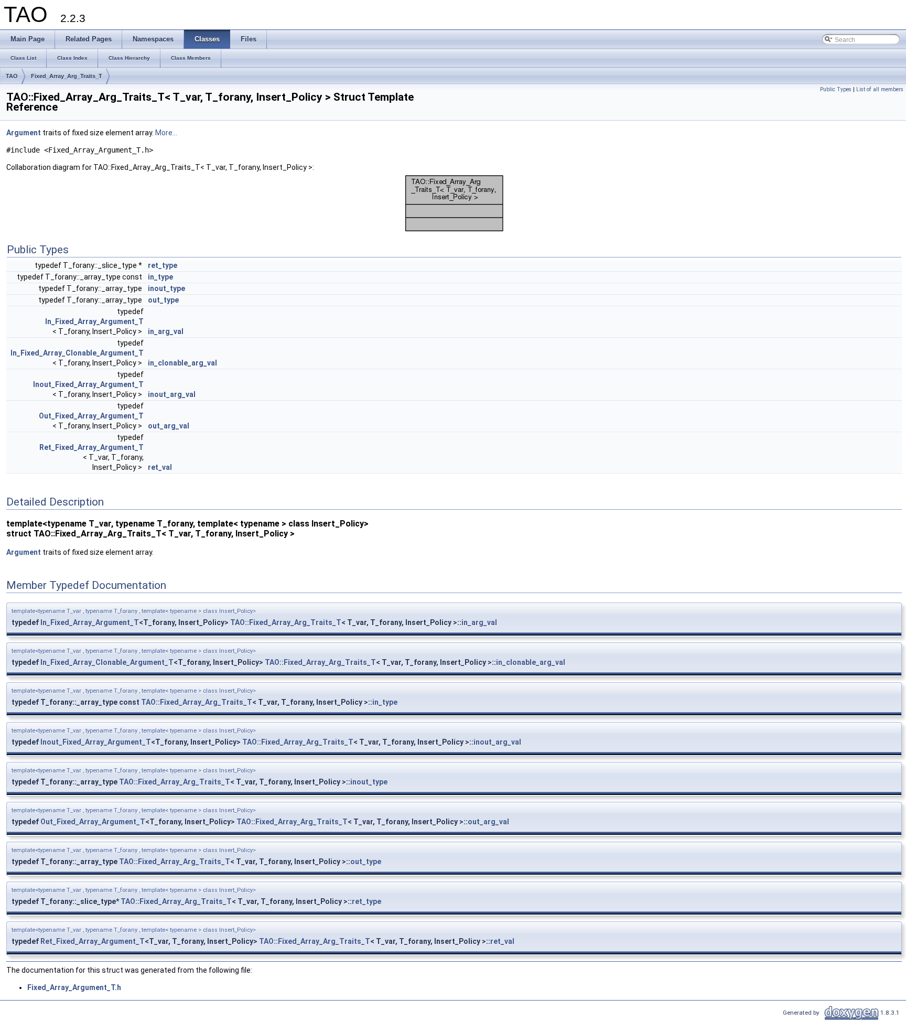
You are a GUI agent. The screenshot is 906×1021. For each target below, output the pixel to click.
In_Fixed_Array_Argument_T (94, 321)
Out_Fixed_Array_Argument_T (91, 416)
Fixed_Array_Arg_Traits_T (66, 76)
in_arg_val (166, 331)
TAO (12, 76)
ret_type (162, 265)
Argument (23, 132)
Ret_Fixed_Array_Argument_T (91, 447)
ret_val (160, 467)
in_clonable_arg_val (182, 363)
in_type (160, 277)
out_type (163, 300)
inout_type (166, 288)
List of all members (879, 89)
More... (166, 132)
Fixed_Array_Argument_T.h (74, 987)
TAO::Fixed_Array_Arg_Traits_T (285, 622)
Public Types (835, 89)
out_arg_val (168, 426)
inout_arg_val (172, 394)
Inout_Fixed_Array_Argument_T (88, 384)
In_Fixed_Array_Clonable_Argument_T (77, 353)
